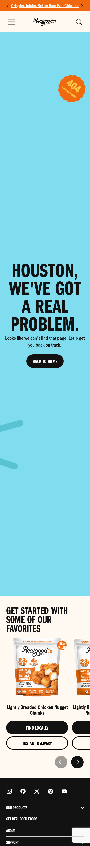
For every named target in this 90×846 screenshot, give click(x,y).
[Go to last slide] (8, 5)
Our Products (16, 808)
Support (12, 842)
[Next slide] (82, 5)
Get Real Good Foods (22, 819)
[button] (78, 22)
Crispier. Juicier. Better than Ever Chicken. (45, 5)
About (10, 831)
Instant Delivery (37, 743)
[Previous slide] (61, 762)
